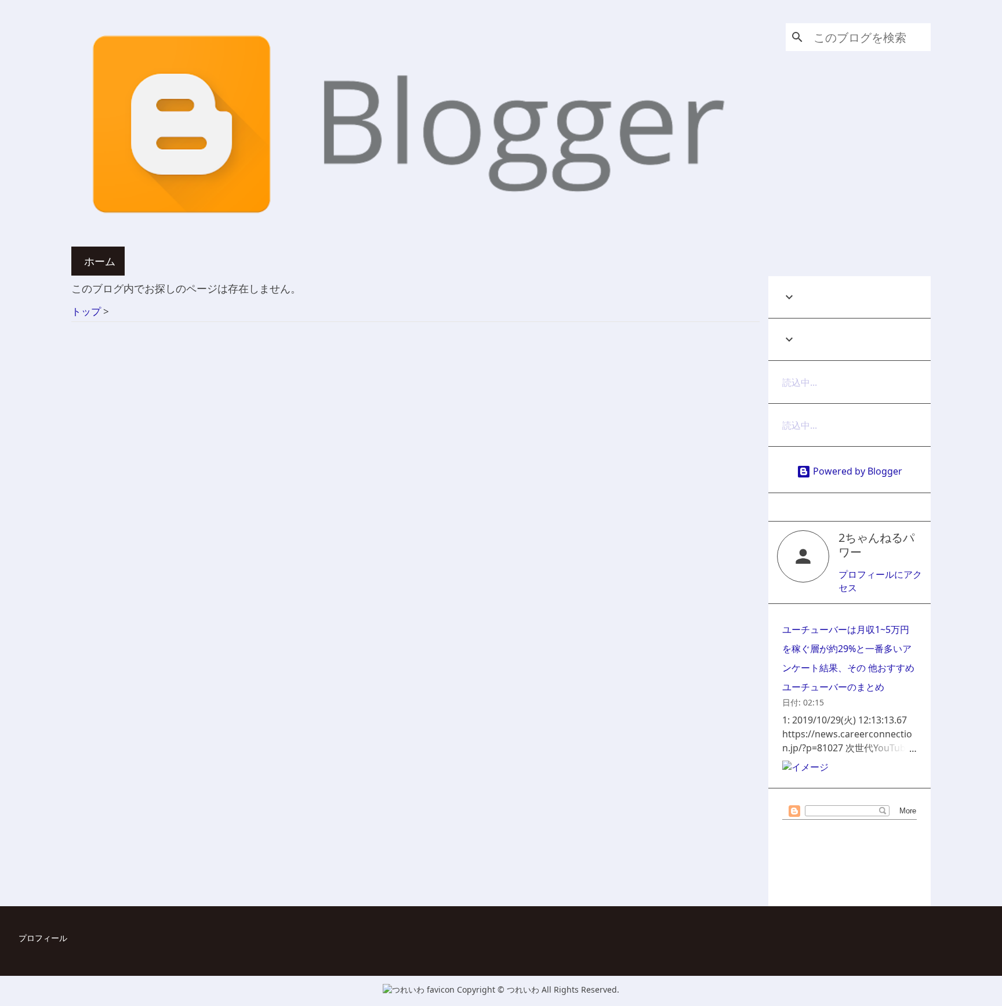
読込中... (799, 382)
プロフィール (43, 937)
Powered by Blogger (856, 471)
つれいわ (524, 989)
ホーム (99, 261)
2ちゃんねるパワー (876, 544)
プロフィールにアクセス (880, 581)
